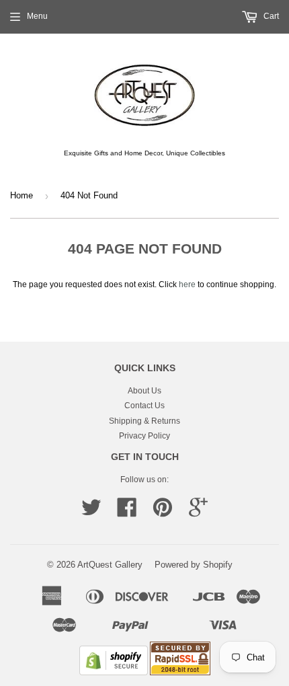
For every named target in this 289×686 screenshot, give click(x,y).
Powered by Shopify (194, 565)
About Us (144, 390)
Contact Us (144, 405)
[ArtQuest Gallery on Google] (198, 512)
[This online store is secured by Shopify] (113, 672)
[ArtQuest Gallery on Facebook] (127, 512)
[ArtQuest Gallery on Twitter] (91, 512)
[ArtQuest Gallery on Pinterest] (163, 512)
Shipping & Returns (144, 421)
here (187, 284)
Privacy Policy (144, 436)
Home (21, 195)
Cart (270, 16)
